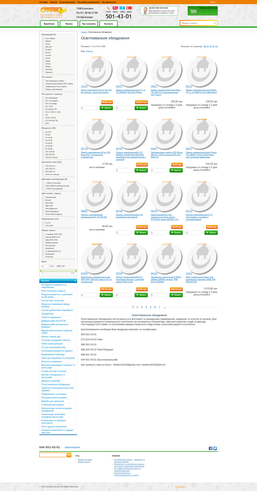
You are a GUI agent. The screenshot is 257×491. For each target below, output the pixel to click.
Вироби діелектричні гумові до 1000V (56, 331)
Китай (47, 53)
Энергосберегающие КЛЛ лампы (59, 84)
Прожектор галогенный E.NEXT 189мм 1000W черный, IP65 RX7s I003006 (166, 279)
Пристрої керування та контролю (58, 358)
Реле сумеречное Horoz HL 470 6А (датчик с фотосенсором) (96, 91)
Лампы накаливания (54, 89)
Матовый (49, 203)
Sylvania (48, 69)
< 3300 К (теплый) (53, 183)
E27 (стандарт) (51, 101)
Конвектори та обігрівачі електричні (53, 421)
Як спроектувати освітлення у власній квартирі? (127, 469)
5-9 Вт (48, 135)
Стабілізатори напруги (52, 404)
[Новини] (68, 26)
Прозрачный (50, 197)
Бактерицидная (52, 211)
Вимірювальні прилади (53, 354)
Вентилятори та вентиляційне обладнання (56, 409)
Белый (48, 200)
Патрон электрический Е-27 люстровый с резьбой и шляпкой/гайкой (199, 217)
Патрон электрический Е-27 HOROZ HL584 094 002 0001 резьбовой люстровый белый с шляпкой (131, 156)
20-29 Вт (49, 140)
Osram (48, 64)
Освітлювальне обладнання (55, 384)
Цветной (49, 206)
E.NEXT (48, 50)
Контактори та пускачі (52, 300)
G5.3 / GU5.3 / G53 (53, 112)
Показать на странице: (192, 46)
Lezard (48, 55)
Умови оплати (84, 462)
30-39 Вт (49, 143)
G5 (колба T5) (51, 109)
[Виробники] (49, 26)
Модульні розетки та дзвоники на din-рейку (56, 295)
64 (213, 46)
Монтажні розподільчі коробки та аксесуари (58, 366)
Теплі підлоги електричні (53, 426)
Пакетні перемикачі (51, 317)
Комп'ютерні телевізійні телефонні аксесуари (53, 415)
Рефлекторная (51, 243)
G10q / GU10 (50, 118)
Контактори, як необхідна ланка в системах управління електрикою (129, 465)
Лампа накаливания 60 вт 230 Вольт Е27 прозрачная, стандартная (95, 154)
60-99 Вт (49, 149)
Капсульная (50, 246)
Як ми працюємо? (67, 2)
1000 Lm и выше (52, 174)
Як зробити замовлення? (89, 2)
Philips (48, 67)
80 (216, 46)
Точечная (49, 257)
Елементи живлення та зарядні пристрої (57, 431)
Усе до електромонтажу (53, 347)
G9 (46, 115)
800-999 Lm (50, 172)
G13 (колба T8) (51, 121)
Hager (47, 61)
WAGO (48, 41)
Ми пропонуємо (109, 2)
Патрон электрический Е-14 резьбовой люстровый (129, 216)
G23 (47, 123)
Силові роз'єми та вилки (53, 371)
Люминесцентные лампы (56, 87)
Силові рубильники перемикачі (57, 310)
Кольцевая (49, 254)
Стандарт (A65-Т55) (53, 234)
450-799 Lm (50, 169)
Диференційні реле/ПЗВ (53, 321)
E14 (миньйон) (51, 98)
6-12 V (48, 223)
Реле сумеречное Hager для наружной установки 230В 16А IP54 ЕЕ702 (200, 279)
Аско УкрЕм (50, 38)
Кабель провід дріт (51, 336)
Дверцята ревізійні (50, 380)
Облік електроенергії (51, 343)
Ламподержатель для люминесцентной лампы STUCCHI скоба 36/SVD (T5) (164, 217)
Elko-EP (48, 47)
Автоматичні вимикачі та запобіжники (53, 285)
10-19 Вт (49, 138)
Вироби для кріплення (52, 401)
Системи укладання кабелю (55, 340)
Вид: (83, 51)
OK (69, 455)
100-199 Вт (50, 152)
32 (207, 46)
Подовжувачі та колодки (53, 394)
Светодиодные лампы (54, 81)
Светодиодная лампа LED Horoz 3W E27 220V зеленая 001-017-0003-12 (167, 154)
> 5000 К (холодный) (54, 189)
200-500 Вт (50, 155)
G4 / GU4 (49, 106)
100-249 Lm (50, 166)
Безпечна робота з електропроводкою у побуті (126, 474)
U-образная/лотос (53, 251)
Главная (84, 32)
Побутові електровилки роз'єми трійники (57, 389)
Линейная (49, 248)
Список (89, 51)
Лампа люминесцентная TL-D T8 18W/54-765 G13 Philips (130, 91)
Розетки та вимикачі (51, 361)
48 (210, 46)
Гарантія (53, 2)
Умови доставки (85, 459)
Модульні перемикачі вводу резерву (55, 305)
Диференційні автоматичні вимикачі (54, 325)
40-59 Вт (49, 146)
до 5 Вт (48, 132)
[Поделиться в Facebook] (210, 448)
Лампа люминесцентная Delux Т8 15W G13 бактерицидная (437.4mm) (166, 92)
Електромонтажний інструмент (57, 351)
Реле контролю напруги (53, 291)
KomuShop (180, 487)
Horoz (47, 58)
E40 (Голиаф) (51, 104)
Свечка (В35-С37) (52, 237)
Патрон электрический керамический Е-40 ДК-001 (94, 216)
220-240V (49, 226)
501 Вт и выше (51, 157)
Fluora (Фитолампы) (53, 214)
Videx (47, 44)
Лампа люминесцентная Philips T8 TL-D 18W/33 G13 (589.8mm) (201, 91)
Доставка (43, 2)
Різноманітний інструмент (54, 397)
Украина (48, 72)
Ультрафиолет (51, 209)
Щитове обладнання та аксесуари (53, 375)
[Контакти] (108, 26)
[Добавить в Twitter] (215, 448)
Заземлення (47, 313)
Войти (212, 2)
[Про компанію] (88, 26)
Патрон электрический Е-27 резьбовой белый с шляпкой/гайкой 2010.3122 (130, 279)
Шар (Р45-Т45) (51, 240)
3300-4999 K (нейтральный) (57, 186)
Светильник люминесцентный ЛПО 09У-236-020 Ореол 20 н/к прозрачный (96, 279)
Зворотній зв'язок (72, 447)
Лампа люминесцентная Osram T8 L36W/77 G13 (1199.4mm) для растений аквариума (201, 154)
